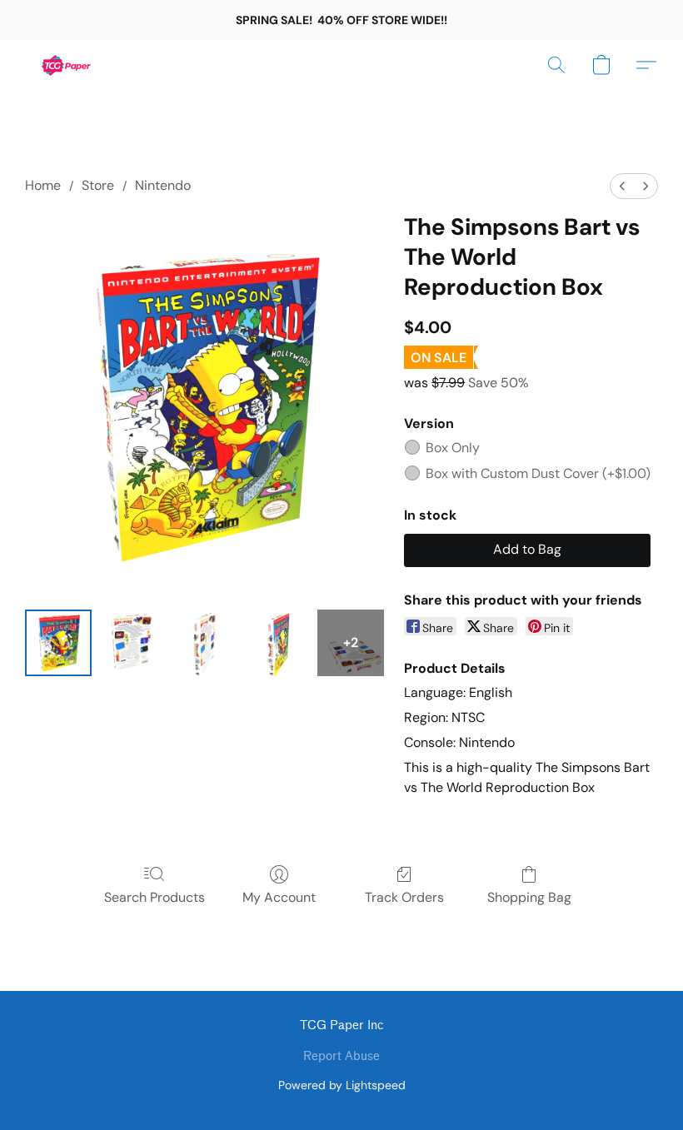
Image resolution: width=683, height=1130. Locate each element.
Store (98, 185)
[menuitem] (622, 186)
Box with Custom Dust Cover (538, 473)
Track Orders (404, 897)
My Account (279, 897)
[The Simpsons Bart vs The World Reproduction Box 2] (205, 643)
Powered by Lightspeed (342, 1085)
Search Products (154, 897)
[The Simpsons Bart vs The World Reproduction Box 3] (278, 643)
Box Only (453, 447)
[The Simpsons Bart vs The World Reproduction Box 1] (131, 643)
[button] (67, 65)
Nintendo (163, 185)
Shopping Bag (529, 897)
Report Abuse (341, 1056)
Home (43, 185)
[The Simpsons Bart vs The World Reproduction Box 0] (58, 643)
